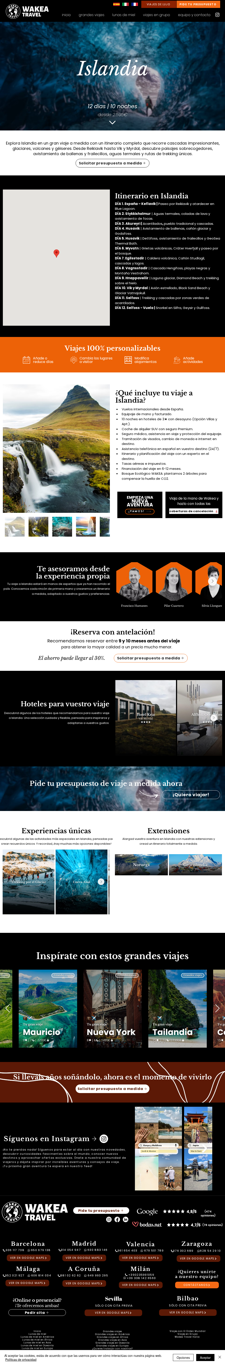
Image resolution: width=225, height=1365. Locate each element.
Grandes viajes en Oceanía (113, 1343)
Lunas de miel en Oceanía (37, 1345)
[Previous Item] (7, 1008)
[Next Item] (212, 581)
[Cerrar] (219, 1357)
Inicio (37, 1331)
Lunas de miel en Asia (37, 1342)
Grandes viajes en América (112, 1334)
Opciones (183, 1357)
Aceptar (205, 1357)
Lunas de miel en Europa (37, 1348)
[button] (156, 13)
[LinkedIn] (125, 1219)
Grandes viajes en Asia (112, 1340)
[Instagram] (217, 14)
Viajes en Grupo (188, 1334)
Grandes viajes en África (112, 1337)
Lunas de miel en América (37, 1337)
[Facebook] (117, 1219)
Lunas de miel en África (37, 1339)
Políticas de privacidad (20, 1359)
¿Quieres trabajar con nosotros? (112, 1348)
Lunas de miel (37, 1334)
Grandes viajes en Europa (112, 1345)
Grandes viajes (112, 1331)
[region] (139, 505)
